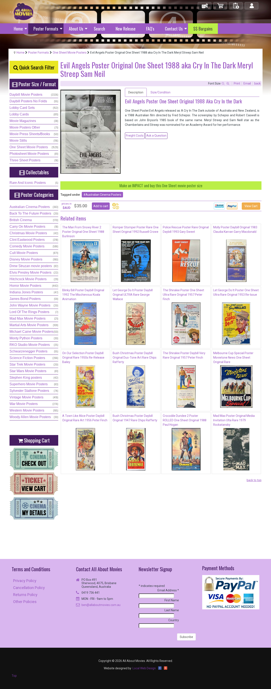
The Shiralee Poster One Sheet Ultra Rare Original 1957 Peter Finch (183, 294)
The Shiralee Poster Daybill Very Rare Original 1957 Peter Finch (184, 355)
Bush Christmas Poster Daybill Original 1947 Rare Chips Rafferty (135, 418)
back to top (254, 480)
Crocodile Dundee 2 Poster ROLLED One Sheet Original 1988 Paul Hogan (184, 420)
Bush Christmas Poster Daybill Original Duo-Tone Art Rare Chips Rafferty (134, 357)
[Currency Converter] (115, 206)
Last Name (172, 610)
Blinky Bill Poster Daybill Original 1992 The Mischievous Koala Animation (83, 294)
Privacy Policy (24, 580)
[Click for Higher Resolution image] (90, 132)
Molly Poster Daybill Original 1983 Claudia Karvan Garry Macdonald (235, 229)
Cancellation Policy (29, 587)
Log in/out (252, 4)
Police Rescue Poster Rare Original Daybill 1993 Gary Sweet (186, 229)
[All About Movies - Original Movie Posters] (23, 11)
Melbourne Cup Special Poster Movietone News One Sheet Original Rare (233, 357)
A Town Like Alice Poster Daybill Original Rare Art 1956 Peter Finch (84, 418)
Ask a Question (156, 135)
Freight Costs (135, 135)
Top (14, 675)
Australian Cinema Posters (103, 194)
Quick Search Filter (36, 67)
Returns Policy (25, 594)
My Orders (236, 4)
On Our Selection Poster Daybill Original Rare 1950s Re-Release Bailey (83, 357)
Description (135, 92)
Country (173, 620)
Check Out (205, 4)
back (257, 83)
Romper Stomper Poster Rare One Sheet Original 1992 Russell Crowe (136, 229)
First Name (172, 600)
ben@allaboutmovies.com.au (101, 605)
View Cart (251, 206)
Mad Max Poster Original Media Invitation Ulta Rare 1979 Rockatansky (234, 420)
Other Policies (25, 601)
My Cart (220, 4)
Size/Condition (160, 92)
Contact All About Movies (99, 569)
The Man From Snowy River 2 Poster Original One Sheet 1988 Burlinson (83, 232)
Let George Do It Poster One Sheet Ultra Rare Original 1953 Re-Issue (236, 292)
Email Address (168, 590)
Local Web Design (144, 668)
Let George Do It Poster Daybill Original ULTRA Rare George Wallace (133, 294)
